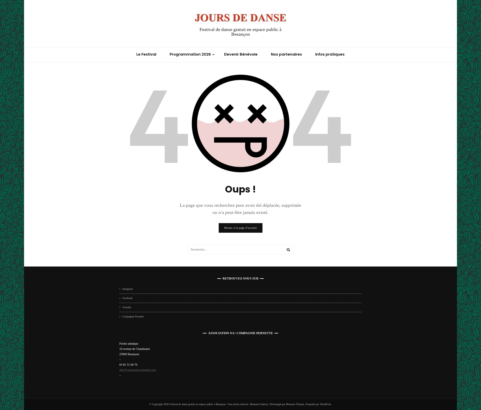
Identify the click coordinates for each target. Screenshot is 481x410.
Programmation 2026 (190, 54)
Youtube (126, 307)
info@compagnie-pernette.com (137, 369)
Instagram (127, 289)
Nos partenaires (286, 54)
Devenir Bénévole (241, 54)
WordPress (325, 404)
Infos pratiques (330, 54)
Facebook (127, 298)
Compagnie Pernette (133, 316)
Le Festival (146, 54)
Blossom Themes (294, 404)
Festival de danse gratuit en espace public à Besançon (240, 32)
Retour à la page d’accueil (240, 228)
